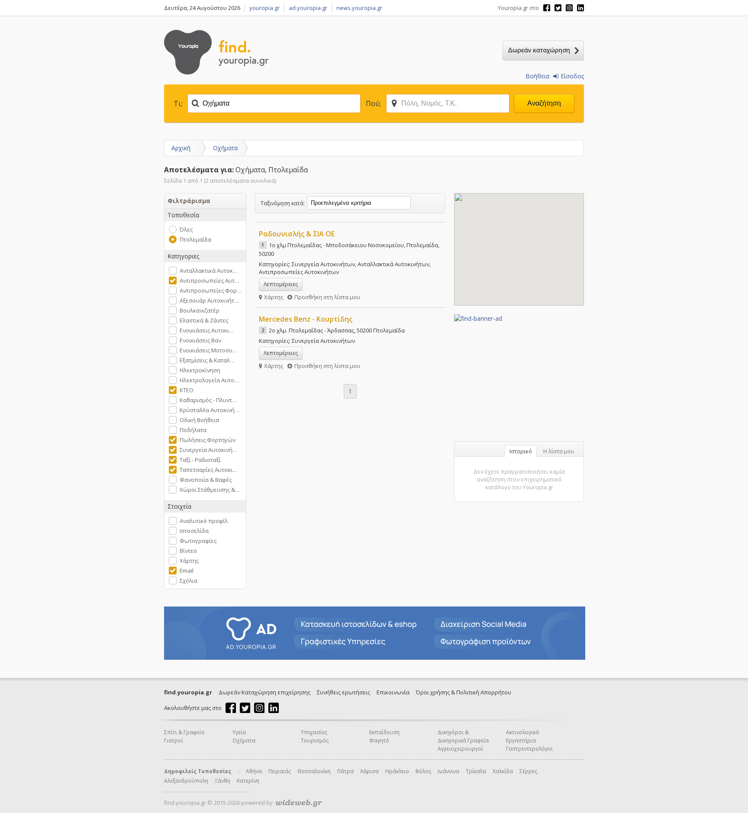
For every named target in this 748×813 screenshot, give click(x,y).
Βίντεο (188, 551)
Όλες (186, 229)
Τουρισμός (315, 740)
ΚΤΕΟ (186, 390)
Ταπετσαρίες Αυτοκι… (208, 470)
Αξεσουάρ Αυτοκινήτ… (209, 300)
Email (186, 570)
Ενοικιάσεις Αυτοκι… (207, 330)
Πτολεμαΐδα (195, 239)
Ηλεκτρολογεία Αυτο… (209, 380)
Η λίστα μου (558, 451)
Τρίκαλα (476, 771)
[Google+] (569, 7)
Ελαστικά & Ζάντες (204, 320)
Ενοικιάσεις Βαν (200, 340)
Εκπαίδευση (384, 732)
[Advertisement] (519, 377)
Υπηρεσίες (314, 732)
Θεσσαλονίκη (314, 771)
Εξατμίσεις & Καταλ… (207, 360)
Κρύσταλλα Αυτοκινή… (209, 410)
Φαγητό (379, 740)
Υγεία (239, 732)
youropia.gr (264, 8)
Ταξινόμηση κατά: (283, 203)
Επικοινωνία (393, 692)
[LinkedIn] (580, 7)
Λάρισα (369, 771)
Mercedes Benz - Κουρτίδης (305, 319)
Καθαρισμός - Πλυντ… (208, 400)
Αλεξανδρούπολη (186, 780)
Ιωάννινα (448, 771)
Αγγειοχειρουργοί (460, 748)
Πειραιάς (279, 771)
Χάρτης (189, 561)
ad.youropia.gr (308, 8)
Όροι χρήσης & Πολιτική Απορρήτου (463, 692)
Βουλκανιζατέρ (199, 310)
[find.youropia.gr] (216, 72)
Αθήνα (254, 771)
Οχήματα (225, 148)
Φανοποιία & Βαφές (206, 480)
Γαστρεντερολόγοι (529, 748)
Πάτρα (345, 771)
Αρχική (180, 148)
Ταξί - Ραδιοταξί (200, 460)
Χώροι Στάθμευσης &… (210, 490)
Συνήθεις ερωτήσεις (343, 692)
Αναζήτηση (544, 103)
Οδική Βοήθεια (199, 420)
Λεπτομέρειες (281, 284)
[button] (526, 210)
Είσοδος (572, 76)
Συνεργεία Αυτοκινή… (208, 450)
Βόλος (423, 771)
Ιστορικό (520, 451)
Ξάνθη (222, 780)
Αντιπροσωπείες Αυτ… (209, 280)
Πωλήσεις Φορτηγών (207, 440)
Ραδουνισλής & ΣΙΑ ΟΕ (297, 234)
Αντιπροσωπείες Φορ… (211, 290)
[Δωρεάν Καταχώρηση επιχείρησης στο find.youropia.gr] (543, 51)
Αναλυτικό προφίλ (204, 521)
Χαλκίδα (503, 771)
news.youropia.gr (359, 8)
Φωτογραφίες (198, 541)
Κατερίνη (248, 780)
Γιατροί (173, 740)
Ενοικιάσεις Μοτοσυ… (208, 350)
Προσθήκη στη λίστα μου (327, 297)
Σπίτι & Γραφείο (184, 732)
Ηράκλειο (397, 771)
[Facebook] (546, 7)
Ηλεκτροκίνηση (200, 370)
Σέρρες (528, 771)
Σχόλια (188, 580)
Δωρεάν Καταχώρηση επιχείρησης (264, 692)
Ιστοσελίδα (194, 531)
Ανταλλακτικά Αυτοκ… (209, 270)
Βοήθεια (537, 76)
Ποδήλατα (193, 430)
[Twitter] (558, 7)
